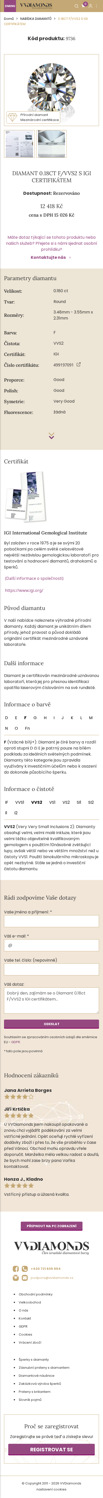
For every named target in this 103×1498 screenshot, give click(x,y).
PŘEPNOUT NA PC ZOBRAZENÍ (51, 1226)
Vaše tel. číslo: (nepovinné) (30, 960)
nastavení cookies (51, 1489)
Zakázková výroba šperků (40, 1383)
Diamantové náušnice (36, 1375)
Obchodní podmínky (35, 1294)
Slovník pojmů (30, 1399)
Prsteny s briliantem (34, 1391)
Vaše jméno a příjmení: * (28, 912)
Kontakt (25, 1318)
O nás (23, 1310)
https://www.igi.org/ (24, 590)
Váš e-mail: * (16, 936)
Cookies (25, 1334)
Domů (9, 18)
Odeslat (52, 1024)
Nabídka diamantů (36, 18)
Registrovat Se (51, 1449)
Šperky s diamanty (34, 1359)
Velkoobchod (30, 1302)
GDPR (15, 1042)
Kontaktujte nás (48, 257)
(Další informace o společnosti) (34, 578)
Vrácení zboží (30, 1342)
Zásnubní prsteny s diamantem (44, 1367)
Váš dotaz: (14, 984)
